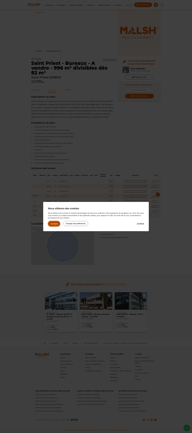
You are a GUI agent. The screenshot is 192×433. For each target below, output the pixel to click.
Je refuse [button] (140, 224)
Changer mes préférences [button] (76, 224)
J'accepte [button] (54, 224)
